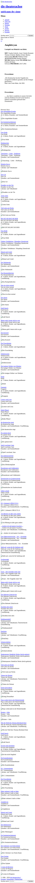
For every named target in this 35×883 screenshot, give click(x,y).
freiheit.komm (5, 354)
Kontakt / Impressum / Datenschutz (11, 879)
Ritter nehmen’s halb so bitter (10, 791)
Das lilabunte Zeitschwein (9, 594)
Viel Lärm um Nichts (7, 208)
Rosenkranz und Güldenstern (10, 468)
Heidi (2, 377)
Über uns (7, 21)
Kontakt (7, 32)
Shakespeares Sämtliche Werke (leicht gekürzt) (15, 654)
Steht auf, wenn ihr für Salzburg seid (12, 547)
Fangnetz (3, 387)
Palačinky (4, 631)
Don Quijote (4, 856)
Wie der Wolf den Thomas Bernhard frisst (13, 723)
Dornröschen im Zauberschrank (10, 478)
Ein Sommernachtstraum (8, 122)
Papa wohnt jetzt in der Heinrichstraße (12, 700)
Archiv (7, 28)
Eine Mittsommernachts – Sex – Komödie (13, 536)
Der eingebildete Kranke (8, 111)
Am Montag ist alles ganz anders (11, 514)
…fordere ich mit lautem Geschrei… (12, 526)
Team (6, 27)
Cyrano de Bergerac (7, 867)
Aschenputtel (5, 559)
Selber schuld (5, 491)
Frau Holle (4, 132)
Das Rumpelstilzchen (7, 273)
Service (7, 30)
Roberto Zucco (5, 164)
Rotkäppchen (5, 143)
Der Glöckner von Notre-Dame (10, 846)
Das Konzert (5, 333)
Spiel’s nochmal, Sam (7, 445)
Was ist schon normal (7, 285)
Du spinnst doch (6, 433)
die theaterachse (15, 877)
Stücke (7, 23)
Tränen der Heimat (6, 675)
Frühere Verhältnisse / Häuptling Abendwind (14, 241)
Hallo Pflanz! (5, 410)
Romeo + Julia (5, 712)
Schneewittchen (5, 642)
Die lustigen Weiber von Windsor (11, 366)
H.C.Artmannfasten (7, 768)
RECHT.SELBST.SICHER (9, 218)
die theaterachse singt (7, 422)
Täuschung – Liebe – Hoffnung (10, 153)
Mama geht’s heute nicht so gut (10, 320)
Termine (7, 25)
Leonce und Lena (6, 399)
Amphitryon (4, 802)
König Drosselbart (6, 688)
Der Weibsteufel (6, 262)
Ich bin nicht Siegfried (7, 746)
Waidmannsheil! (6, 619)
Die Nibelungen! (6, 825)
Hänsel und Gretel (6, 252)
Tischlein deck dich (7, 607)
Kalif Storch (4, 308)
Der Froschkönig (6, 343)
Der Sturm (4, 297)
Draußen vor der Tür (7, 185)
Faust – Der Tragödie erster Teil (10, 572)
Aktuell (7, 20)
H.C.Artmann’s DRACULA (9, 503)
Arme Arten (4, 196)
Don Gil (3, 175)
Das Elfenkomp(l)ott (7, 456)
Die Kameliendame (7, 758)
